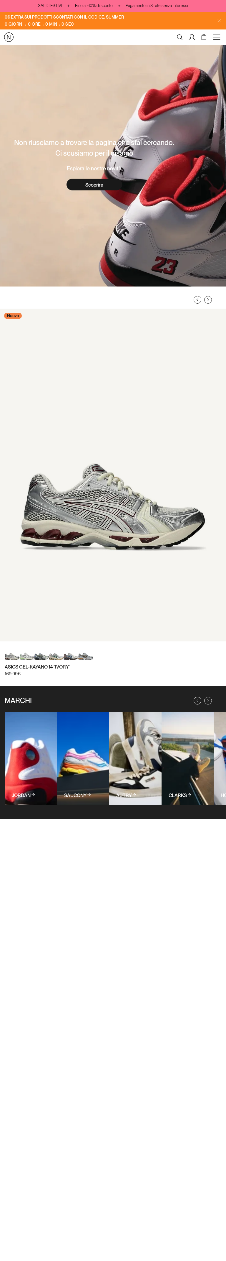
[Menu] (217, 37)
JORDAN (21, 795)
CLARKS (178, 795)
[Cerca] (180, 37)
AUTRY (124, 795)
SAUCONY (75, 795)
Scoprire (94, 185)
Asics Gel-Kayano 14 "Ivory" (37, 667)
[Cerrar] (219, 21)
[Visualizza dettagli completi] (31, 758)
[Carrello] (204, 37)
